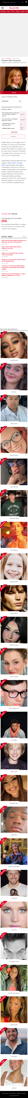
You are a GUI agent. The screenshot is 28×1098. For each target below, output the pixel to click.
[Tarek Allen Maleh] (14, 516)
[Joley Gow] (14, 927)
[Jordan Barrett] (14, 611)
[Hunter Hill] (14, 896)
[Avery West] (14, 738)
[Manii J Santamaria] (14, 706)
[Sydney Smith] (14, 1022)
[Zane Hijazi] (14, 1054)
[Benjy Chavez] (14, 421)
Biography (3, 11)
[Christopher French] (14, 959)
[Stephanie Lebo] (14, 801)
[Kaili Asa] (14, 1086)
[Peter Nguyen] (14, 548)
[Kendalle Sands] (14, 358)
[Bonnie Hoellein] (14, 674)
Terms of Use (12, 4)
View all (24, 236)
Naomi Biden (12, 163)
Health (22, 11)
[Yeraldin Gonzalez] (14, 643)
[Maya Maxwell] (14, 579)
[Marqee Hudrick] (14, 453)
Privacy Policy (18, 2)
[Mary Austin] (14, 769)
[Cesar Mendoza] (14, 484)
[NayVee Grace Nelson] (14, 991)
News (8, 11)
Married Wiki (14, 8)
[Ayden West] (14, 832)
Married (18, 11)
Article (13, 11)
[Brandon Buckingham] (14, 864)
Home (3, 58)
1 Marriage (14, 132)
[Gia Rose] (14, 389)
